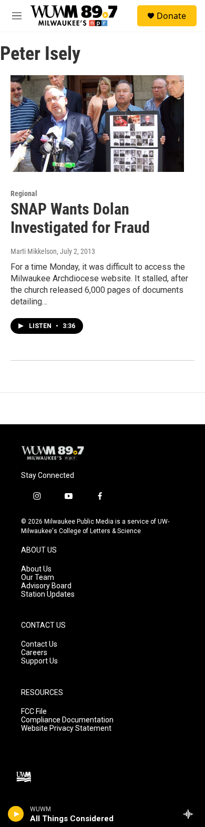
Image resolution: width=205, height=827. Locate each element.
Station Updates (48, 594)
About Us (36, 569)
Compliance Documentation (67, 720)
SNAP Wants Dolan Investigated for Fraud (80, 218)
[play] (16, 814)
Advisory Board (46, 586)
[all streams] (191, 814)
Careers (34, 653)
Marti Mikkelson (34, 251)
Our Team (37, 577)
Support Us (39, 661)
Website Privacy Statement (66, 728)
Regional (24, 193)
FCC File (34, 712)
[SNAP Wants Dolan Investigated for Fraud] (97, 123)
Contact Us (39, 644)
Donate (171, 16)
